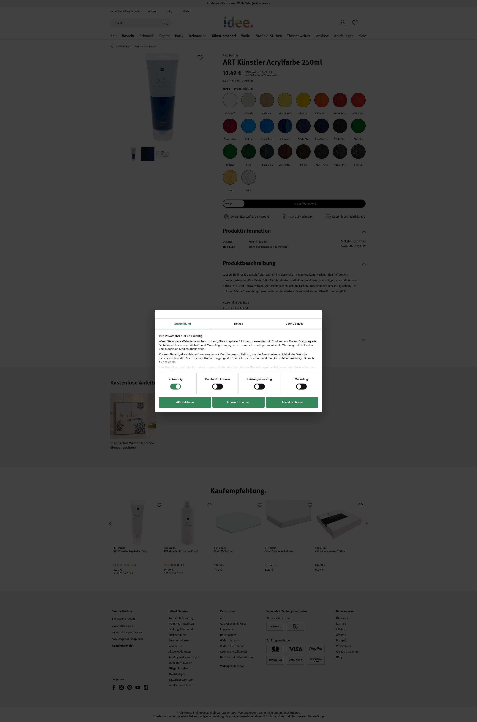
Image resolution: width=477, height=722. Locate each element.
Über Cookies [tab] (294, 323)
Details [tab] (238, 323)
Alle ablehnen (185, 402)
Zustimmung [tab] (182, 323)
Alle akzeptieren (292, 402)
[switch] (217, 387)
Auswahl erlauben (238, 402)
